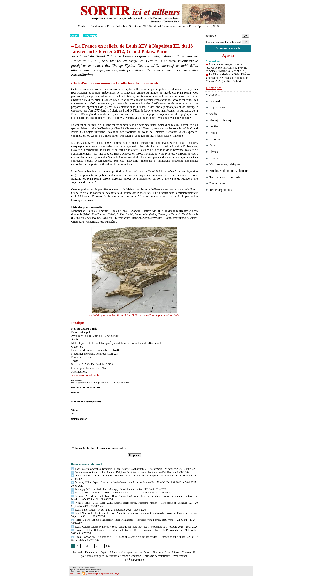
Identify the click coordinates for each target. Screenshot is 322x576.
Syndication (90, 573)
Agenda (228, 56)
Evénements (179, 556)
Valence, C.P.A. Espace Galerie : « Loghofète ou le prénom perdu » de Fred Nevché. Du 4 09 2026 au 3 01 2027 (135, 482)
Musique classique (121, 552)
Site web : (76, 410)
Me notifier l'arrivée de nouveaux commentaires (100, 448)
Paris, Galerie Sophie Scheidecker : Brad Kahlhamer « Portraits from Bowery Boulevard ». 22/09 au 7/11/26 (135, 519)
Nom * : (75, 392)
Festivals (78, 552)
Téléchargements (134, 559)
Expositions (90, 35)
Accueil (74, 35)
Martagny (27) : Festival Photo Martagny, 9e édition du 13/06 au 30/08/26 (114, 489)
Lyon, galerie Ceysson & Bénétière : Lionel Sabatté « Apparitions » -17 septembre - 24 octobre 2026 (128, 468)
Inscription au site (105, 573)
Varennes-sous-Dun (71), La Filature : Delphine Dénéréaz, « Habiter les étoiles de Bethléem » (124, 472)
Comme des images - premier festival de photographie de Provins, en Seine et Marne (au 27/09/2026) (227, 68)
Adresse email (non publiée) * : (87, 401)
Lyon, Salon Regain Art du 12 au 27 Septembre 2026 (103, 509)
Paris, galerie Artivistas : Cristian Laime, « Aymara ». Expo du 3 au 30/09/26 (116, 492)
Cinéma (186, 552)
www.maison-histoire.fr (85, 375)
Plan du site (75, 573)
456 (108, 546)
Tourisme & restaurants (156, 556)
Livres (176, 552)
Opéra (104, 552)
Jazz (167, 552)
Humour (158, 552)
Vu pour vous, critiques (224, 164)
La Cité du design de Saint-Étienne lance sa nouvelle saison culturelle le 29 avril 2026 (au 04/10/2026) (228, 78)
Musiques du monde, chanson (123, 556)
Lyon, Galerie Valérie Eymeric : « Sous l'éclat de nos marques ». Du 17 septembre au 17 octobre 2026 (129, 526)
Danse (147, 552)
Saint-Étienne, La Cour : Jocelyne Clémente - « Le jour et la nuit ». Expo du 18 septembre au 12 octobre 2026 (135, 475)
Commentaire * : (80, 419)
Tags (117, 573)
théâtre (138, 552)
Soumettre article (228, 48)
